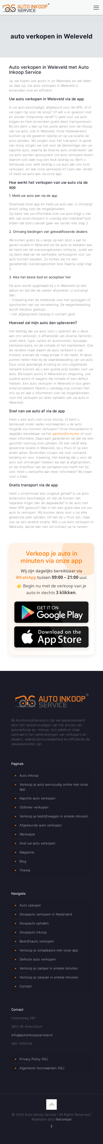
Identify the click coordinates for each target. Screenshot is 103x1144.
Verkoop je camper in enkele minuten (49, 968)
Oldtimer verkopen (34, 807)
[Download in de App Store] (51, 637)
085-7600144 (21, 1043)
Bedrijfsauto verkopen (37, 941)
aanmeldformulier (66, 434)
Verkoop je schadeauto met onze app (49, 950)
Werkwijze (27, 834)
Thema (25, 870)
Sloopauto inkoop (33, 932)
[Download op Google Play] (51, 612)
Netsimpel (64, 1119)
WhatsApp (26, 577)
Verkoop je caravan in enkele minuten (49, 977)
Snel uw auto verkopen (38, 843)
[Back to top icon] (51, 1104)
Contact (26, 986)
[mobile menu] (96, 7)
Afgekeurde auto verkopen (41, 825)
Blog (23, 861)
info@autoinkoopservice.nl (31, 1035)
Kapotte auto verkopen (38, 798)
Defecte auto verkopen (38, 959)
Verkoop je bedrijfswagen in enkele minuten (54, 816)
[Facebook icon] (52, 1126)
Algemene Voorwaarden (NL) (42, 1068)
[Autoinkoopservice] (26, 7)
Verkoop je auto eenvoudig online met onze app (54, 786)
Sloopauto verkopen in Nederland (46, 914)
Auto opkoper (30, 905)
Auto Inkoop (29, 775)
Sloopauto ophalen (34, 923)
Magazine (27, 852)
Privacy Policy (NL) (34, 1059)
